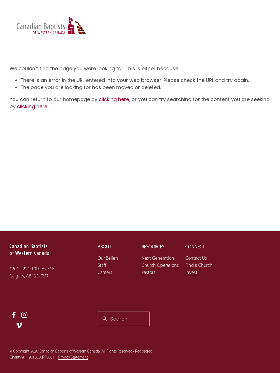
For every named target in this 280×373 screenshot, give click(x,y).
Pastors (148, 272)
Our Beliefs (108, 258)
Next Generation (158, 258)
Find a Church (198, 265)
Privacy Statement (73, 358)
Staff (102, 265)
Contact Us (196, 258)
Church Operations (160, 265)
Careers (105, 272)
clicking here (114, 99)
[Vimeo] (19, 325)
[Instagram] (24, 315)
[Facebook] (14, 315)
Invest (191, 272)
